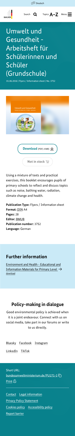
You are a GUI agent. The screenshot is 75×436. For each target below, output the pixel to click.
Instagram (41, 343)
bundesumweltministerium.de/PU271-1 (31, 375)
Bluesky (11, 343)
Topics (46, 16)
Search (27, 14)
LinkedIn (12, 351)
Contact (11, 394)
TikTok (25, 351)
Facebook (25, 343)
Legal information (30, 394)
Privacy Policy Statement (22, 401)
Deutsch (40, 3)
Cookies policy (15, 407)
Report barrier (15, 413)
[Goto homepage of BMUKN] (7, 14)
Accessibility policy (40, 407)
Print (9, 381)
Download (36, 148)
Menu (64, 14)
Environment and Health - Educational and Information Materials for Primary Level (33, 268)
